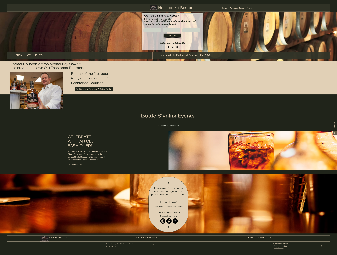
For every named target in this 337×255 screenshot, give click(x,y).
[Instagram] (176, 47)
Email (184, 27)
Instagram (261, 237)
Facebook (250, 237)
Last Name (166, 27)
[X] (172, 47)
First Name (147, 27)
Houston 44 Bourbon (177, 7)
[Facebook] (168, 47)
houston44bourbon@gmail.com (171, 206)
